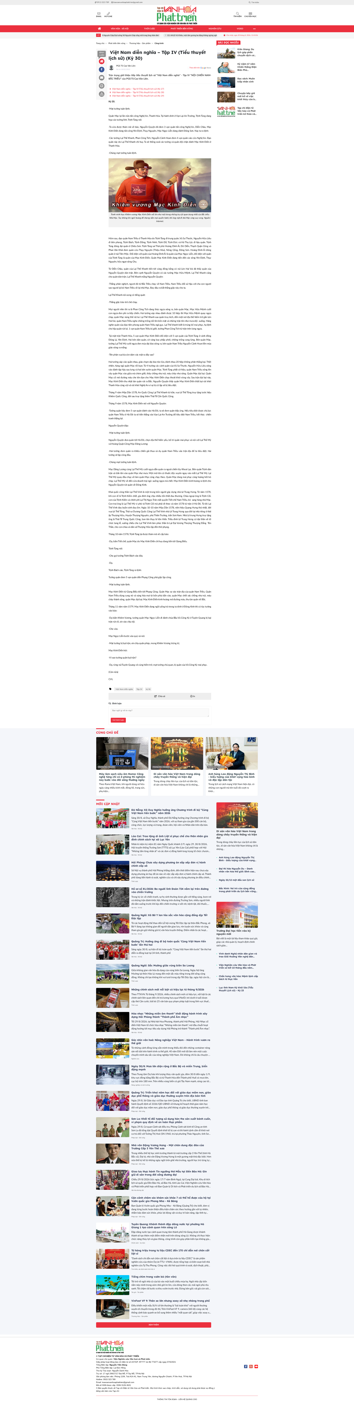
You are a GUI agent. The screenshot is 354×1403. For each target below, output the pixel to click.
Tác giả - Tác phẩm (137, 1292)
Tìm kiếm (237, 16)
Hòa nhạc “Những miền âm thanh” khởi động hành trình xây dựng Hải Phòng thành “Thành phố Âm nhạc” (169, 1015)
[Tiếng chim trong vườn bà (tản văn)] (112, 1285)
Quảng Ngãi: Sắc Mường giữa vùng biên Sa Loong (162, 965)
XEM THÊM (154, 1325)
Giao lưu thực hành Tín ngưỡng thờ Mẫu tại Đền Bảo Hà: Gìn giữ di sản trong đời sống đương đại (169, 1173)
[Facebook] (245, 1366)
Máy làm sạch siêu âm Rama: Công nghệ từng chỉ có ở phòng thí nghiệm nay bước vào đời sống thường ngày (122, 777)
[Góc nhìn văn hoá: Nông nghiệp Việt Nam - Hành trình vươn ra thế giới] (112, 1048)
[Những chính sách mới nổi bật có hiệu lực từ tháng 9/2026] (112, 998)
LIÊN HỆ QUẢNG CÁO (188, 1399)
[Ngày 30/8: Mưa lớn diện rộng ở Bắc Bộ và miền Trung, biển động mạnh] (112, 1075)
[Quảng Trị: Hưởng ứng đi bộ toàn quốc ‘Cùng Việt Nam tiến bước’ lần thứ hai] (112, 950)
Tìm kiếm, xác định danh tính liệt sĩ (143, 1269)
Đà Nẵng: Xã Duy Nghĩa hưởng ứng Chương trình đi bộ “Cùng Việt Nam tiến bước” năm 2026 (169, 811)
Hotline (108, 16)
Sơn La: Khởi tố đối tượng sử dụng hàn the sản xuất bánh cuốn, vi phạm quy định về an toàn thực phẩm (171, 1120)
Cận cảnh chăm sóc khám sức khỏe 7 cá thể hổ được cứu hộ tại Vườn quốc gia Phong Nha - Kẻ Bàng (171, 1199)
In (193, 696)
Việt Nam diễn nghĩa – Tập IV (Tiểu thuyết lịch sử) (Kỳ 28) (137, 92)
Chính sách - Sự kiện (138, 1243)
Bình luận (101, 54)
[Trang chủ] (99, 28)
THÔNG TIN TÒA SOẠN (167, 1399)
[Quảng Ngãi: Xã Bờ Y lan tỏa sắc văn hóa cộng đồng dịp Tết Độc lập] (112, 923)
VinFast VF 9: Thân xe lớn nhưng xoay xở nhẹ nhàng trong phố (170, 1300)
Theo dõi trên (194, 68)
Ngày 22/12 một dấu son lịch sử (236, 880)
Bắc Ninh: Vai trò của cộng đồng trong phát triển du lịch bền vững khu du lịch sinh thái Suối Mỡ (237, 890)
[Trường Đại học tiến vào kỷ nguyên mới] (237, 915)
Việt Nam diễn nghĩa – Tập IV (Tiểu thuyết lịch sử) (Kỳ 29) (137, 96)
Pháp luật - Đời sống (138, 1111)
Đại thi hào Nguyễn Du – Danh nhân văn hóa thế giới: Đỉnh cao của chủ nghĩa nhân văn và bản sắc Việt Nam (236, 870)
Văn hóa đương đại (137, 1190)
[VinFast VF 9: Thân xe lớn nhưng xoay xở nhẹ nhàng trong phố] (112, 1309)
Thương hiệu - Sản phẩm (106, 767)
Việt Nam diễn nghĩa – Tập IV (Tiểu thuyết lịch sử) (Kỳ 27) (137, 89)
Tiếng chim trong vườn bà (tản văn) (153, 1276)
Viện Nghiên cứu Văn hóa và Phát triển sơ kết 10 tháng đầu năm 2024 (237, 966)
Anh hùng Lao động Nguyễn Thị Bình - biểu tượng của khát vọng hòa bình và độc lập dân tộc (231, 777)
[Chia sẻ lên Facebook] (101, 69)
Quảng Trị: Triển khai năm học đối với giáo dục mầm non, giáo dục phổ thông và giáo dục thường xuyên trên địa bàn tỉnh (171, 1094)
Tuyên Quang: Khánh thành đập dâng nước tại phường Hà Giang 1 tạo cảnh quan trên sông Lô (167, 1226)
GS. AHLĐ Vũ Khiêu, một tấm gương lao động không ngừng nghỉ (162, 35)
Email (98, 16)
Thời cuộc (134, 881)
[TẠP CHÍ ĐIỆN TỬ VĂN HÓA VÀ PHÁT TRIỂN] (177, 15)
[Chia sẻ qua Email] (101, 77)
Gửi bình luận (118, 720)
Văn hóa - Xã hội (136, 828)
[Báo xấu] (101, 94)
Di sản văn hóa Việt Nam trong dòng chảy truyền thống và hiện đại (177, 775)
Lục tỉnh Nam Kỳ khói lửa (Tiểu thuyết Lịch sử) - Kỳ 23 (236, 989)
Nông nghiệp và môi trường (140, 1085)
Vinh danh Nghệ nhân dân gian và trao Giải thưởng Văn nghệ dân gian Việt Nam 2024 (238, 955)
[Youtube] (256, 1366)
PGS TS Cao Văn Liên (125, 66)
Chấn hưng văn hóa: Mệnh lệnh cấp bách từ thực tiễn (238, 977)
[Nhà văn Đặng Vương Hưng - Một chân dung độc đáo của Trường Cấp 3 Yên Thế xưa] (112, 1154)
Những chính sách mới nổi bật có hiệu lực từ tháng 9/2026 (167, 989)
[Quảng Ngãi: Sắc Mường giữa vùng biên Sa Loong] (112, 974)
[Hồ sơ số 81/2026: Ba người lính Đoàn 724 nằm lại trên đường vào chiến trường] (112, 897)
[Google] (251, 1366)
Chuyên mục (250, 16)
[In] (101, 86)
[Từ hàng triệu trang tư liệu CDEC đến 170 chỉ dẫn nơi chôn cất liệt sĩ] (112, 1259)
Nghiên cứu (135, 1059)
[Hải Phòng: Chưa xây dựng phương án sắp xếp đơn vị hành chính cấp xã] (112, 871)
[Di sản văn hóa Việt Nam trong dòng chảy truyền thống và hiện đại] (177, 753)
